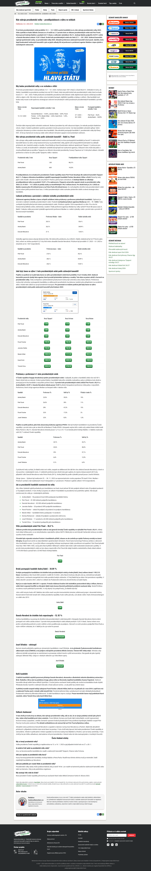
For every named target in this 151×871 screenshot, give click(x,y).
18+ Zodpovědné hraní (84, 848)
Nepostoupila (60, 637)
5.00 (88, 336)
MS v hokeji (75, 10)
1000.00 (47, 354)
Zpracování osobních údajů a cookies (88, 844)
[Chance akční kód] (113, 67)
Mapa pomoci (51, 839)
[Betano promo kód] (113, 22)
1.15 (60, 561)
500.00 (89, 342)
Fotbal (37, 10)
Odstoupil (60, 666)
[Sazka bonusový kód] (113, 45)
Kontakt (80, 838)
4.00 (88, 330)
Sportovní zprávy (114, 271)
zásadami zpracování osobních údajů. (124, 841)
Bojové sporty (63, 10)
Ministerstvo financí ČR (53, 843)
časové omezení (26, 785)
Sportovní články (88, 10)
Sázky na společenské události (26, 815)
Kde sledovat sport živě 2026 (119, 252)
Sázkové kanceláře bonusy (118, 17)
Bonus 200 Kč (129, 67)
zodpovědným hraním (21, 784)
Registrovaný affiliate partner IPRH (56, 853)
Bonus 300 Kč (129, 50)
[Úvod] (15, 13)
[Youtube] (112, 844)
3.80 (46, 330)
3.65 (67, 330)
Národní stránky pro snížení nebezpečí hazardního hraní (60, 848)
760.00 (68, 342)
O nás (79, 835)
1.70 (46, 324)
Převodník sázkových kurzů (118, 249)
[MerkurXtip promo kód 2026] (113, 33)
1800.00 (47, 360)
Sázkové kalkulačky (115, 246)
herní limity (37, 782)
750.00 (47, 342)
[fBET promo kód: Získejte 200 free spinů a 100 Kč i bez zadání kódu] (113, 61)
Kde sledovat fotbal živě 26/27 (119, 265)
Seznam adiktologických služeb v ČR (57, 835)
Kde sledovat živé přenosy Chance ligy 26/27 (122, 256)
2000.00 (68, 360)
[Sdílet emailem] (103, 24)
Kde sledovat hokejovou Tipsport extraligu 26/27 (120, 261)
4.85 (67, 336)
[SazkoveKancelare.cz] (29, 833)
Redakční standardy (83, 841)
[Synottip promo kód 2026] (113, 39)
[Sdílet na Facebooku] (98, 24)
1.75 (67, 324)
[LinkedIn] (116, 844)
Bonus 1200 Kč (129, 22)
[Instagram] (108, 844)
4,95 (60, 607)
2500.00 (47, 366)
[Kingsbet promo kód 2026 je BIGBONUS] (113, 50)
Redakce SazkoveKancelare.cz (43, 24)
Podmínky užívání (83, 854)
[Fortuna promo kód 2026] (113, 56)
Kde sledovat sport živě (23, 10)
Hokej (45, 10)
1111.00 (68, 354)
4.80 (46, 336)
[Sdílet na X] (100, 24)
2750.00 (68, 366)
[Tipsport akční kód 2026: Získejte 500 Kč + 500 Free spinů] (113, 28)
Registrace (60, 705)
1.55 (88, 324)
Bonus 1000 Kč (129, 28)
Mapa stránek (82, 851)
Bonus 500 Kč (129, 33)
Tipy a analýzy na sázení (22, 13)
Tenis (52, 10)
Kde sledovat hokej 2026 (117, 268)
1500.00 (89, 366)
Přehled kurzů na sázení (117, 243)
